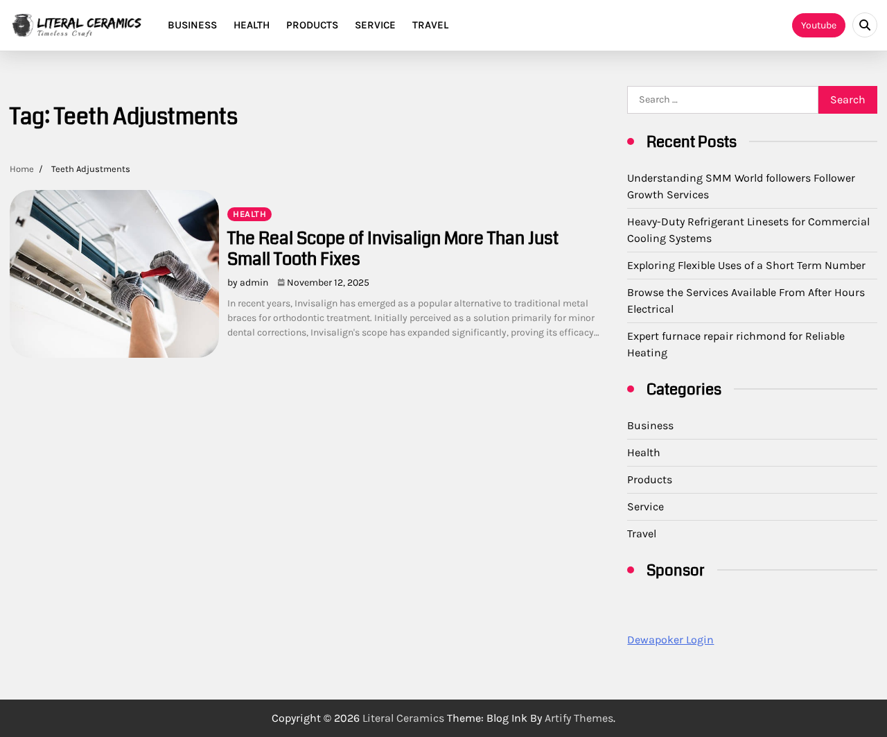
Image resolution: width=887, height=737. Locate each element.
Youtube (818, 25)
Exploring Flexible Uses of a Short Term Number (746, 265)
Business (192, 25)
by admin (247, 282)
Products (312, 25)
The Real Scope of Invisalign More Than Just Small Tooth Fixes (393, 249)
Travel (430, 25)
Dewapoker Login (670, 639)
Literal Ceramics (403, 718)
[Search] (864, 24)
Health (252, 25)
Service (375, 25)
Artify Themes (579, 718)
